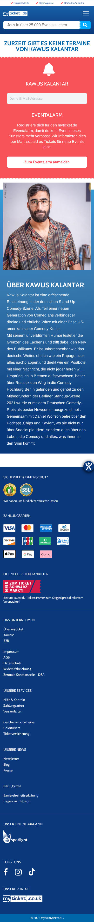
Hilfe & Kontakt (14, 700)
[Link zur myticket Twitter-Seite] (32, 872)
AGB (6, 657)
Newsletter (11, 759)
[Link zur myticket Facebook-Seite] (5, 872)
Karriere (8, 635)
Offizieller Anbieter (74, 3)
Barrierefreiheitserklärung (20, 795)
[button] (47, 162)
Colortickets (11, 728)
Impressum (11, 651)
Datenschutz (12, 663)
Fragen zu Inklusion (16, 801)
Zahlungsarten (13, 705)
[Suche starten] (85, 25)
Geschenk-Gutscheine (18, 722)
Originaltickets (21, 3)
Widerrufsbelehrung (17, 669)
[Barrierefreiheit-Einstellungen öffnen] (88, 466)
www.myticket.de (15, 13)
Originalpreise (46, 3)
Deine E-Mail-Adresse (26, 98)
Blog (6, 764)
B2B (6, 641)
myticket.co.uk (47, 898)
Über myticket (13, 629)
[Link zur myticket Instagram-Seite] (18, 872)
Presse (8, 770)
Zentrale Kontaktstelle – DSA (24, 674)
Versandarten (12, 711)
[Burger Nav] (86, 13)
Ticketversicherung (16, 733)
